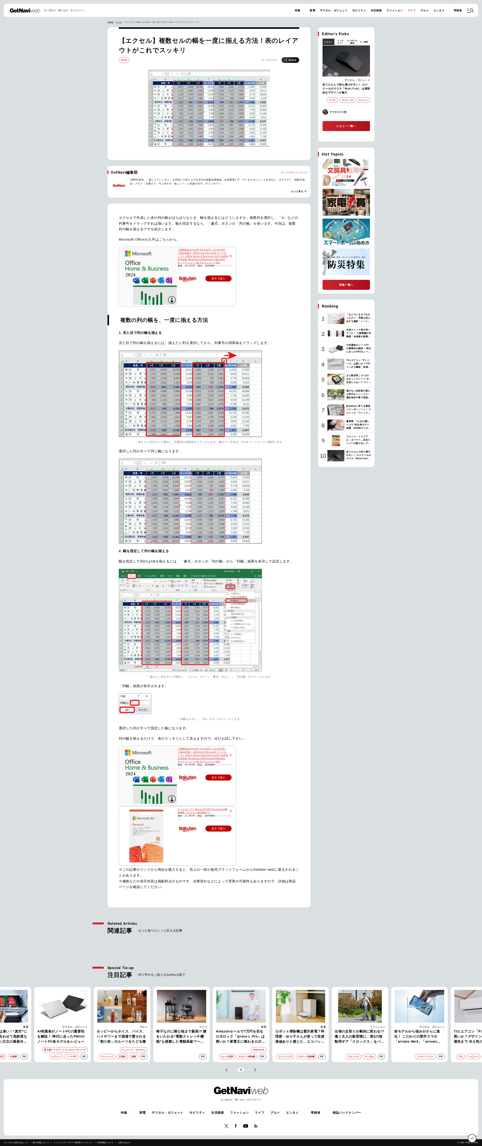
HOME (111, 22)
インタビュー (340, 41)
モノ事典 (364, 42)
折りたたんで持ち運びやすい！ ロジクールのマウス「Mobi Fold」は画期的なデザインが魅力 (346, 88)
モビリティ (359, 10)
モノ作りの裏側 (352, 41)
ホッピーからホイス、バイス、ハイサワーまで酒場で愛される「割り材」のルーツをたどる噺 (62, 1036)
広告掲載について (105, 1142)
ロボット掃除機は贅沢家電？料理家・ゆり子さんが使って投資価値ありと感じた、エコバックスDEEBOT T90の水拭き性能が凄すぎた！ (241, 1036)
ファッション (394, 10)
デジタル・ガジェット (334, 10)
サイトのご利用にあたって (16, 1142)
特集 (297, 10)
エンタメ (438, 10)
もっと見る (299, 191)
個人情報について (41, 1142)
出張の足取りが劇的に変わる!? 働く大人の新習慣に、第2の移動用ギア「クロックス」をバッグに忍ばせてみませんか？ (300, 1036)
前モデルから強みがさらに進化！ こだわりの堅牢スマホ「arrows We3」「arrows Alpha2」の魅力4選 (358, 1036)
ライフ (412, 10)
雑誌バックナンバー (347, 1112)
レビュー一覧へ (346, 125)
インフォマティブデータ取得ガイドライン (73, 1142)
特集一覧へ (346, 284)
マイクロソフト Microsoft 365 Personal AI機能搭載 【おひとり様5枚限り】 (202, 811)
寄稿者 (458, 10)
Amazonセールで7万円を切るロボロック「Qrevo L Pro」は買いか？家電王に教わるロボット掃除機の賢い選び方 (181, 1036)
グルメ (424, 10)
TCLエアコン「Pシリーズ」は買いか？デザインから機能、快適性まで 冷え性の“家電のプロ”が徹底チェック (419, 1036)
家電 (312, 10)
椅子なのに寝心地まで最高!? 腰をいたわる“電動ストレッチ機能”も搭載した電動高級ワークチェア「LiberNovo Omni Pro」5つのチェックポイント (122, 1036)
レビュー (328, 42)
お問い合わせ (124, 1142)
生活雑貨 (376, 10)
